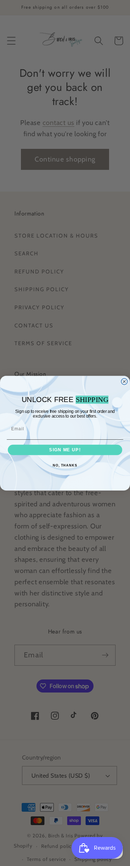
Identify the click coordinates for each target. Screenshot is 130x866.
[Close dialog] (124, 381)
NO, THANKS (65, 465)
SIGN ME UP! (65, 449)
